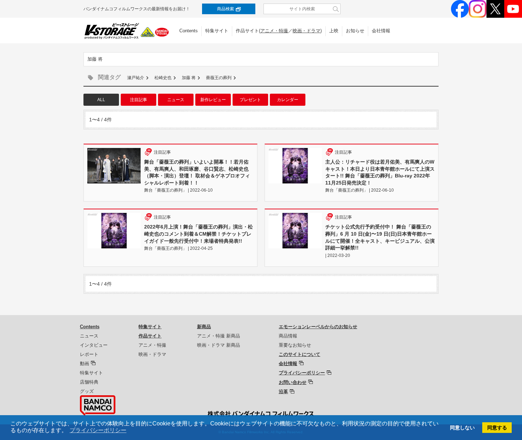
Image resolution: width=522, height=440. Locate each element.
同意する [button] (497, 427)
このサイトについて (299, 354)
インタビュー (94, 345)
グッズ (87, 391)
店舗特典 (89, 382)
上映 (333, 30)
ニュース (175, 99)
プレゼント (250, 99)
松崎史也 (163, 77)
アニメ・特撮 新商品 (218, 336)
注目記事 (138, 99)
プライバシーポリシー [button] (98, 430)
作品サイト (150, 336)
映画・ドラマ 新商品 (218, 345)
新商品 (204, 326)
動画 (84, 363)
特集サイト (216, 30)
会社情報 (381, 30)
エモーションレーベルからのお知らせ (318, 326)
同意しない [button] (462, 427)
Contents (188, 30)
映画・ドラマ (306, 30)
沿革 (283, 391)
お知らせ (355, 30)
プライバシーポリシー (302, 372)
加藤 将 (189, 77)
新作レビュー (213, 99)
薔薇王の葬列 (219, 77)
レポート (89, 354)
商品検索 (225, 8)
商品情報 (288, 336)
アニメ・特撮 (274, 30)
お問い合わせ (292, 382)
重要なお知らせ (295, 345)
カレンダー (287, 99)
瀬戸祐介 (135, 77)
